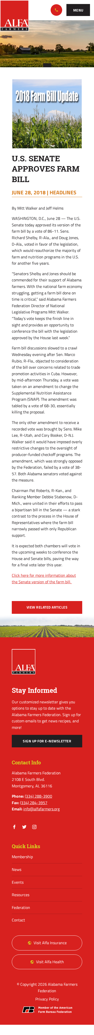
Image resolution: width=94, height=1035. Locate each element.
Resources (20, 895)
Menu (78, 10)
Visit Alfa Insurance (50, 943)
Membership (22, 857)
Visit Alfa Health (50, 962)
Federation (21, 907)
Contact (18, 920)
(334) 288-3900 (56, 10)
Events (18, 882)
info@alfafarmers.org (41, 809)
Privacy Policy (47, 999)
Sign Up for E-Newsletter (47, 741)
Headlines (63, 192)
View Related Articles (47, 607)
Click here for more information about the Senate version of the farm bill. (44, 578)
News (16, 869)
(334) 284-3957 (33, 803)
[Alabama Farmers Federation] (23, 662)
